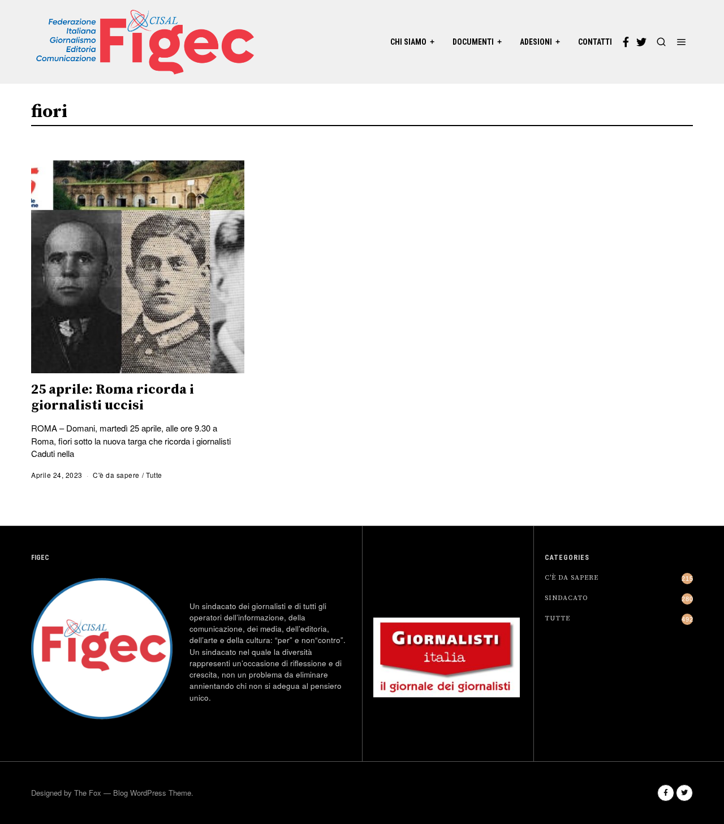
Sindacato (566, 598)
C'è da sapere (116, 475)
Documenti (473, 41)
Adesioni (536, 41)
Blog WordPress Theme (152, 792)
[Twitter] (641, 42)
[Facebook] (626, 42)
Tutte (154, 475)
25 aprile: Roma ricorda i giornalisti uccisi (112, 397)
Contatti (595, 41)
